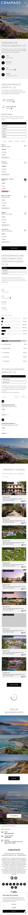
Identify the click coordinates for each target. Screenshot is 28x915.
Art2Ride (3, 212)
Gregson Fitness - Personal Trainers (7, 179)
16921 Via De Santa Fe (7, 231)
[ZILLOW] (12, 887)
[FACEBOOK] (3, 884)
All (8, 123)
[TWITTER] (14, 884)
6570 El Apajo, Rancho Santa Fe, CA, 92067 (9, 406)
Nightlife (8, 136)
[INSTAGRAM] (7, 884)
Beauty (8, 134)
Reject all (14, 904)
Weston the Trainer (6, 195)
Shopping (8, 128)
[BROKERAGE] (15, 887)
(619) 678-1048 (7, 837)
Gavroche (4, 161)
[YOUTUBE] (17, 884)
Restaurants (8, 126)
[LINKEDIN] (10, 884)
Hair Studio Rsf (5, 229)
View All (14, 778)
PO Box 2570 (5, 163)
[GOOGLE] (24, 884)
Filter (6, 477)
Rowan (3, 145)
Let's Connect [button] (14, 815)
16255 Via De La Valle (7, 214)
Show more (14, 248)
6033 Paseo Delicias (6, 146)
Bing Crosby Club (5, 197)
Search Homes (14, 684)
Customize (14, 907)
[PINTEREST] (21, 884)
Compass (24, 859)
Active (8, 131)
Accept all (14, 911)
